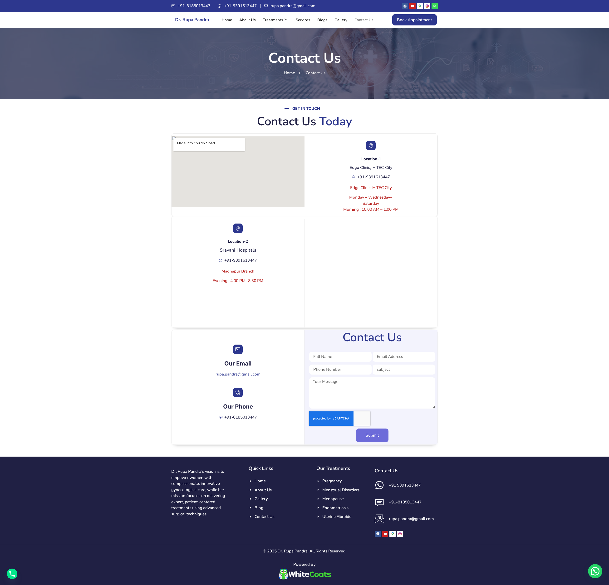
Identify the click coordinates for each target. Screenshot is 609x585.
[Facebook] (405, 6)
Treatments (273, 20)
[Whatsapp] (435, 6)
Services (303, 20)
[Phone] (12, 574)
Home (227, 20)
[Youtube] (412, 6)
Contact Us (363, 20)
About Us (247, 20)
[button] (595, 571)
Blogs (322, 20)
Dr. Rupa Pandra (192, 20)
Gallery (340, 20)
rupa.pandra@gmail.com (238, 374)
